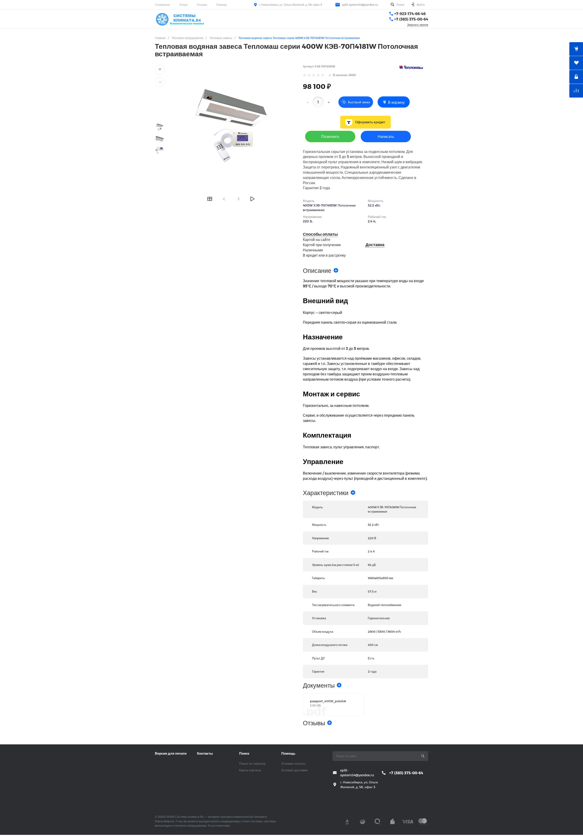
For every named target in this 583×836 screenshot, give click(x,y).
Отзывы (202, 4)
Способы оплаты (320, 234)
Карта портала (250, 770)
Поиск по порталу (252, 763)
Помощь (221, 4)
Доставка (375, 245)
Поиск (244, 753)
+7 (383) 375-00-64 (411, 19)
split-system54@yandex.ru (360, 4)
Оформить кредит (370, 122)
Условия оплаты (293, 763)
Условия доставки (294, 770)
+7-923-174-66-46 (410, 13)
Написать (386, 136)
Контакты (205, 753)
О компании (162, 4)
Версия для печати (171, 753)
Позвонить (330, 136)
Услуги (183, 4)
